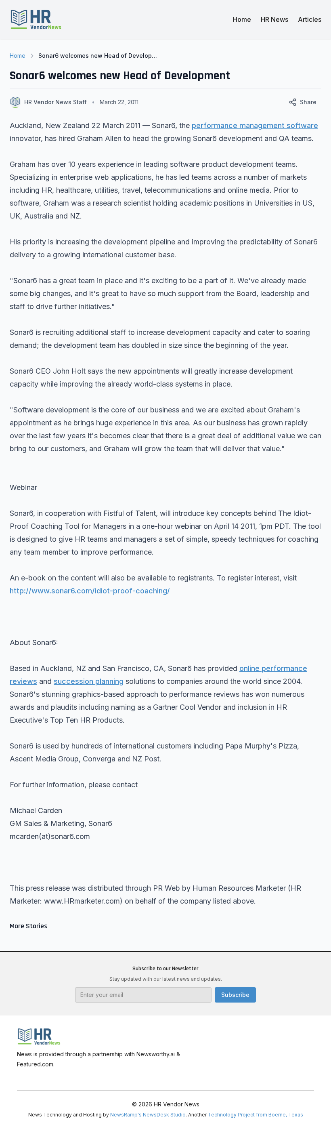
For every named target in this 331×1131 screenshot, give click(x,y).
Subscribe (235, 994)
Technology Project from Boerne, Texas (255, 1115)
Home (242, 19)
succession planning (89, 681)
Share (308, 102)
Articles (309, 19)
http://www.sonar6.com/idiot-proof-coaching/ (90, 591)
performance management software (255, 125)
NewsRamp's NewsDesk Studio (148, 1115)
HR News (274, 19)
